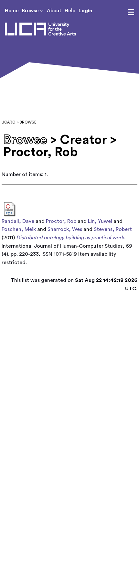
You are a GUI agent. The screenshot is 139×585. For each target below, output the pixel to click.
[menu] (131, 12)
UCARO (9, 122)
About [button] (54, 10)
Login (85, 10)
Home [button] (12, 10)
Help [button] (70, 10)
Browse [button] (31, 10)
